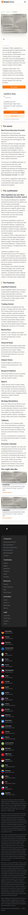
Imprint (5, 623)
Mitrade (5, 565)
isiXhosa (3, 810)
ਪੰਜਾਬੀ (11, 807)
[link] (10, 1)
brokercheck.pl (8, 677)
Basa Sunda (15, 803)
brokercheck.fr (8, 660)
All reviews (6, 576)
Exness (5, 574)
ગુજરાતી (12, 805)
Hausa (6, 801)
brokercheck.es (9, 688)
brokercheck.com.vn (10, 733)
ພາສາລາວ (13, 801)
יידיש (6, 810)
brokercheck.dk (9, 711)
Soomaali (3, 808)
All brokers (6, 555)
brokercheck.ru (9, 666)
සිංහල (18, 807)
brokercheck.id (8, 761)
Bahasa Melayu (9, 799)
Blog (5, 589)
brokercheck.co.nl (9, 716)
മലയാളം (24, 805)
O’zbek (23, 808)
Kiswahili (3, 799)
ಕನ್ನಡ (15, 805)
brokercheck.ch (9, 638)
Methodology (7, 605)
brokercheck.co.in (9, 750)
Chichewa (8, 805)
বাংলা (25, 803)
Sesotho (14, 807)
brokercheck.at (9, 644)
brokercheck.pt (9, 683)
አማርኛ (11, 803)
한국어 (18, 799)
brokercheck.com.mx (10, 777)
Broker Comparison (8, 587)
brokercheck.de (9, 633)
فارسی (5, 807)
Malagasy (19, 805)
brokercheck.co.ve (9, 772)
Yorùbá (9, 810)
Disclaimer (6, 621)
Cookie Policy (7, 615)
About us (6, 608)
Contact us (6, 602)
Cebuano (3, 805)
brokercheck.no (9, 699)
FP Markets (6, 571)
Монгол (3, 803)
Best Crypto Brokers (8, 544)
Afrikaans (7, 803)
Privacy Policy (7, 618)
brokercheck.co (9, 722)
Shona (24, 807)
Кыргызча (22, 801)
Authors (5, 600)
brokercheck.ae (9, 744)
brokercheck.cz (9, 672)
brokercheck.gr (9, 694)
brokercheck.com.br (10, 766)
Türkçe (17, 808)
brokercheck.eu (9, 649)
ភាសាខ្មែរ (2, 801)
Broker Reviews (7, 592)
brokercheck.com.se (10, 705)
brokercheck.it (8, 655)
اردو (20, 808)
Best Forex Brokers (8, 553)
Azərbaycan (21, 803)
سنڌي (21, 807)
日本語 (22, 799)
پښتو (8, 807)
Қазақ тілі (17, 801)
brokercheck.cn (9, 755)
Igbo (9, 801)
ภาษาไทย (15, 799)
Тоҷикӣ (13, 808)
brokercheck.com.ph (10, 738)
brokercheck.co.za (9, 727)
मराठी (2, 807)
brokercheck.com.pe (10, 783)
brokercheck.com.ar (10, 794)
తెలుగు (10, 808)
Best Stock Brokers (8, 550)
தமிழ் (7, 808)
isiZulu (13, 810)
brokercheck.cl (8, 789)
